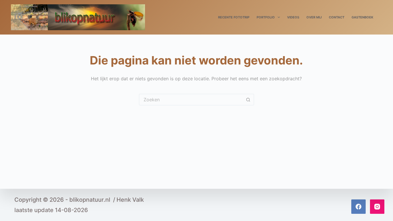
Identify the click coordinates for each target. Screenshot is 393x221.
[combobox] (191, 99)
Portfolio (266, 17)
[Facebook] (358, 206)
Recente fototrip (233, 17)
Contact (336, 17)
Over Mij (314, 17)
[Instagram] (377, 206)
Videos (293, 17)
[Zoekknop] (248, 99)
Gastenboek (362, 17)
